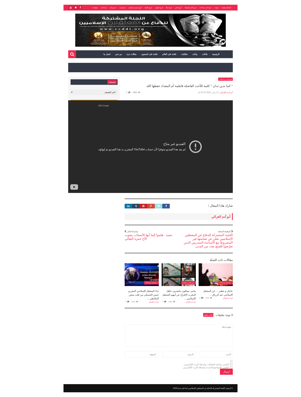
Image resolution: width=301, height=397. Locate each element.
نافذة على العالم (169, 54)
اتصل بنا (107, 54)
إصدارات (122, 7)
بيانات (194, 54)
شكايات (184, 54)
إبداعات (103, 7)
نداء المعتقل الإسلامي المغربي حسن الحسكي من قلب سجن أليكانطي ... (143, 295)
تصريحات (112, 7)
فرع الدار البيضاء (190, 7)
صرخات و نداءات (205, 7)
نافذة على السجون (149, 54)
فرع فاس (178, 7)
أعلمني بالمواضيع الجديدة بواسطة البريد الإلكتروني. (205, 367)
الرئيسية (215, 54)
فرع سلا (169, 7)
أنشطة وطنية (226, 7)
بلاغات (205, 54)
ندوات (216, 7)
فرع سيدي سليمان (135, 7)
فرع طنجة (148, 7)
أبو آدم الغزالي (226, 92)
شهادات (95, 7)
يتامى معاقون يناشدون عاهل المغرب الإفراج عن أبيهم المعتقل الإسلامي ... (179, 295)
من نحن (118, 54)
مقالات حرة (132, 54)
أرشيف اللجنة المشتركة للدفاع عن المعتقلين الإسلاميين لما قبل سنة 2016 (202, 388)
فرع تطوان (159, 7)
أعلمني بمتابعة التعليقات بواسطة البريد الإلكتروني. (206, 364)
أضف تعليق (208, 315)
